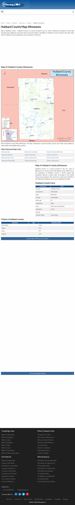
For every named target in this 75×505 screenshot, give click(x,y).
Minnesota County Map (31, 152)
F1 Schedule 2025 (43, 479)
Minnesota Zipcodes (7, 155)
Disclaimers (48, 499)
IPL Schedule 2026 (43, 473)
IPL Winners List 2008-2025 (46, 476)
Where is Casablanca (44, 448)
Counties (29, 23)
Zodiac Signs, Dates (44, 450)
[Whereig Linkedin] (19, 494)
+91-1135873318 (8, 490)
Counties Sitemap (43, 453)
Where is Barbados (7, 442)
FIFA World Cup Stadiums (45, 471)
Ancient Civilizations (7, 481)
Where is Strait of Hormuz (45, 440)
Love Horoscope (42, 445)
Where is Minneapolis (53, 160)
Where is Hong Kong (7, 434)
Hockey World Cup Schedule (46, 481)
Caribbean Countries (7, 476)
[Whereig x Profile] (23, 494)
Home (2, 23)
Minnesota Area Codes (8, 157)
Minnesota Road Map (30, 160)
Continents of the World (9, 473)
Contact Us (17, 499)
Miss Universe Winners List (46, 437)
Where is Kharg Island (8, 460)
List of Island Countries (8, 479)
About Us (9, 499)
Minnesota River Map (52, 157)
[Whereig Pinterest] (27, 494)
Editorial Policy (38, 499)
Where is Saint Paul (52, 155)
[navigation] (2, 12)
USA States (14, 23)
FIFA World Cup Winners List (46, 463)
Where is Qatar (6, 440)
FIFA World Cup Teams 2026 (46, 468)
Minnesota (22, 23)
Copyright (57, 499)
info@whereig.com (23, 490)
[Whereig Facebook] (15, 494)
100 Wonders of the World (9, 466)
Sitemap (65, 499)
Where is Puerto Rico (7, 450)
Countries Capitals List (8, 468)
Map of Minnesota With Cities (55, 152)
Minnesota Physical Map (8, 160)
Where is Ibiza (5, 445)
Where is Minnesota (30, 155)
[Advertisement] (37, 50)
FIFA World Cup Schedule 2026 (47, 460)
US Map (8, 23)
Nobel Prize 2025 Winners (45, 442)
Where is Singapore (7, 437)
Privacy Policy (28, 499)
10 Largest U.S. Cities (44, 434)
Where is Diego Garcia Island (10, 453)
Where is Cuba (5, 448)
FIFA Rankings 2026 (44, 466)
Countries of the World (8, 471)
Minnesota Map (6, 152)
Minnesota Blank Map (31, 157)
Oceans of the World (7, 463)
